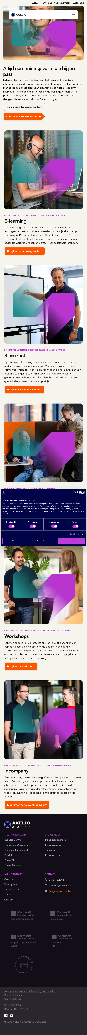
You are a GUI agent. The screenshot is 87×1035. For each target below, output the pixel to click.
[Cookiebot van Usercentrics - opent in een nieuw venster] (75, 492)
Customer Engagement (16, 850)
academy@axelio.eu (60, 885)
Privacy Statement (13, 995)
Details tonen (75, 534)
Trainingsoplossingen (55, 839)
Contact (8, 899)
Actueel (36, 2)
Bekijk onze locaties (60, 891)
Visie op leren (11, 884)
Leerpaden (50, 850)
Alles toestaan (71, 541)
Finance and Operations (16, 845)
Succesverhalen (62, 2)
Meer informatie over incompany (27, 804)
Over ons (47, 2)
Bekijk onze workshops (21, 666)
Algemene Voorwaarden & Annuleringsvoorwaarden (29, 991)
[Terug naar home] (18, 15)
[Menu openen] (73, 14)
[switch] (33, 526)
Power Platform (12, 865)
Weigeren (16, 541)
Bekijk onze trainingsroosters (24, 106)
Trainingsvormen (53, 845)
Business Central (12, 839)
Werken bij (78, 2)
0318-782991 (56, 879)
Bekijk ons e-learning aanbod (24, 251)
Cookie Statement (13, 998)
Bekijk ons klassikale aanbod (24, 389)
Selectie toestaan (43, 541)
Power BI (9, 860)
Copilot (8, 855)
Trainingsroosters (53, 855)
